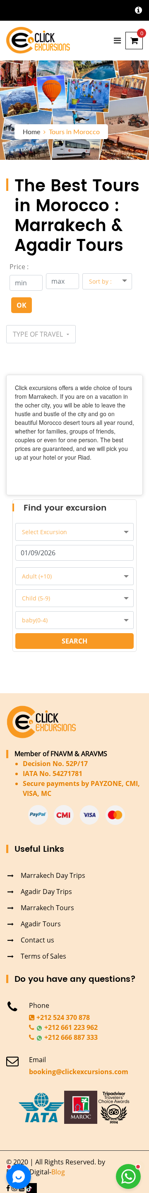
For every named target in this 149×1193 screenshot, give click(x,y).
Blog (58, 1171)
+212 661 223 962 (70, 1027)
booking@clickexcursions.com (78, 1071)
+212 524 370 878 (62, 1017)
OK (21, 305)
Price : (19, 266)
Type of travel (39, 334)
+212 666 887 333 (70, 1037)
